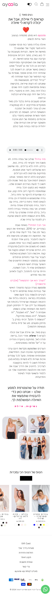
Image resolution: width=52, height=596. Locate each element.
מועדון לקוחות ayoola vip (26, 571)
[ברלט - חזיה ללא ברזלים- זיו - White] (16, 525)
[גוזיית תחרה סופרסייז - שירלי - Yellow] (44, 525)
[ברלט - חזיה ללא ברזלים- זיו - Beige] (25, 525)
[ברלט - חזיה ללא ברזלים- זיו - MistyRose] (22, 525)
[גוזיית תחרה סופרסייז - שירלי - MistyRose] (37, 525)
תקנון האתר (26, 557)
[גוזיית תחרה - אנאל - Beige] (5, 525)
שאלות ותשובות (26, 562)
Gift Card (26, 543)
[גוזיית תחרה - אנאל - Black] (3, 523)
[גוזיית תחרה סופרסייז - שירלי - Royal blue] (34, 525)
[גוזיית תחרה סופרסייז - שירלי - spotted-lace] (39, 527)
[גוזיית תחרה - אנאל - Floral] (6, 523)
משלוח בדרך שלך (26, 548)
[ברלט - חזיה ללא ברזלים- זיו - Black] (19, 525)
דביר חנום (31, 589)
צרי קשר (26, 566)
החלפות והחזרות (26, 552)
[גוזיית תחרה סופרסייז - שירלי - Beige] (42, 527)
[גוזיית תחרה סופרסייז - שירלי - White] (47, 525)
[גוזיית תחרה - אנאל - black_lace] (2, 525)
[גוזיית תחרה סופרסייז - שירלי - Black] (41, 525)
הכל (26, 478)
